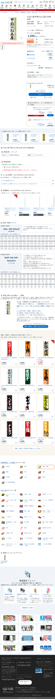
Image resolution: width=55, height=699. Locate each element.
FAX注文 (34, 97)
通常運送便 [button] (32, 54)
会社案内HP (33, 687)
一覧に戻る (4, 12)
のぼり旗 (4, 490)
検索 (32, 2)
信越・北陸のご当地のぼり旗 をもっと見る (27, 448)
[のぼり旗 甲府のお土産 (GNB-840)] (2, 47)
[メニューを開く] (53, 2)
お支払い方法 (39, 661)
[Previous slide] (2, 137)
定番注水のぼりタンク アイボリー (41, 120)
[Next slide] (52, 137)
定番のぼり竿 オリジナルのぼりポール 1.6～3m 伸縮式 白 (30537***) (43, 108)
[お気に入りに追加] (19, 141)
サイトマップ (17, 695)
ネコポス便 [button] (32, 58)
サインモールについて (43, 665)
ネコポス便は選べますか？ (8, 180)
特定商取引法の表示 (36, 695)
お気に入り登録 (50, 25)
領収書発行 (48, 661)
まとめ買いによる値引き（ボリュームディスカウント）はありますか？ (19, 183)
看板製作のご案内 (27, 608)
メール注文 (49, 97)
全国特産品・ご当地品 (8, 462)
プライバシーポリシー (26, 695)
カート (48, 658)
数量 (37, 91)
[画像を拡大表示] (21, 38)
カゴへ (50, 115)
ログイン (39, 658)
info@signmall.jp (8, 679)
